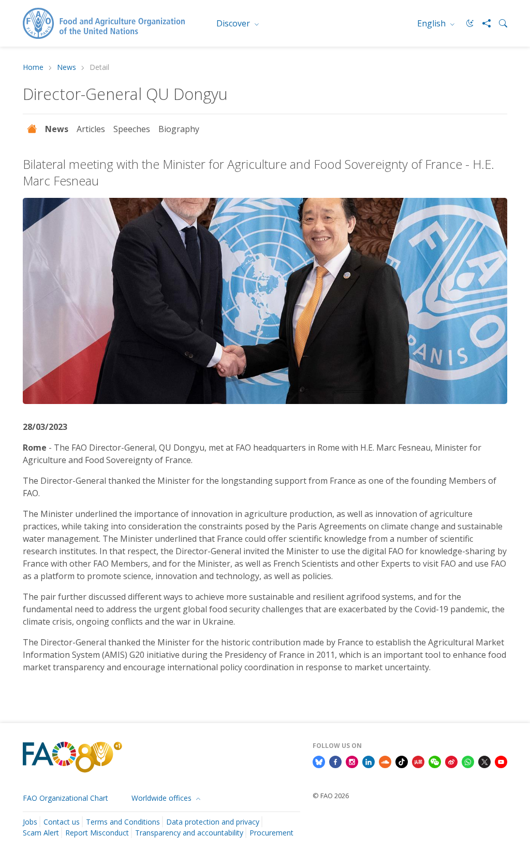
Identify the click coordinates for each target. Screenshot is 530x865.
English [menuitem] (432, 23)
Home (33, 67)
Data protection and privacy (212, 822)
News (66, 67)
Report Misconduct (97, 833)
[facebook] (335, 761)
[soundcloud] (385, 761)
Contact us (61, 822)
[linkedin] (368, 761)
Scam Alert (41, 833)
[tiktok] (401, 761)
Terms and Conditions (123, 822)
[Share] (482, 23)
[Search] (499, 23)
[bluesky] (319, 761)
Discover (234, 23)
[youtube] (501, 761)
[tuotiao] (418, 761)
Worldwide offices (162, 798)
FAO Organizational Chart (65, 798)
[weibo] (451, 761)
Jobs (30, 822)
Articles (91, 129)
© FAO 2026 (331, 795)
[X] (484, 761)
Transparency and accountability (189, 833)
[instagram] (352, 761)
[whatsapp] (468, 761)
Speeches (131, 129)
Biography (178, 129)
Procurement (271, 833)
